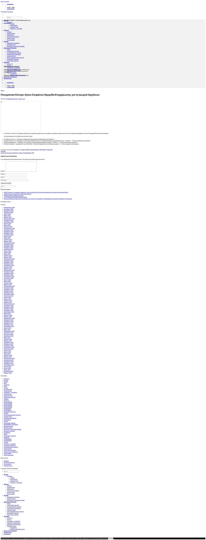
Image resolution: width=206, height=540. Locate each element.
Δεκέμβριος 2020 (9, 273)
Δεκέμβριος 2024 (9, 222)
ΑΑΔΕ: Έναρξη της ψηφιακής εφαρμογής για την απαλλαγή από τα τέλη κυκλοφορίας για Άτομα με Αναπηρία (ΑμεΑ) (36, 192)
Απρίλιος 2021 (8, 267)
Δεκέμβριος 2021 (9, 262)
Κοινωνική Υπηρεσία (10, 77)
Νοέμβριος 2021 (8, 263)
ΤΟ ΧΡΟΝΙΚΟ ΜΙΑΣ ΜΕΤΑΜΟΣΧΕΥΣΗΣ (15, 197)
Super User (22, 99)
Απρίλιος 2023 (8, 239)
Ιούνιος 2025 (7, 214)
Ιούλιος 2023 (7, 236)
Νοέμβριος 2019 (8, 291)
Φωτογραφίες (11, 40)
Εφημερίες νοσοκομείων (14, 524)
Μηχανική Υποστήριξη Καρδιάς (16, 46)
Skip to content (5, 1)
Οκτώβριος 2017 (8, 324)
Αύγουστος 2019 (8, 296)
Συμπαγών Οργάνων (10, 445)
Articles (6, 380)
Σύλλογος (10, 22)
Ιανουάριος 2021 (8, 271)
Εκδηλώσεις (10, 35)
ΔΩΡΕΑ (28, 149)
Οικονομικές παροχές (13, 51)
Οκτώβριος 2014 (8, 345)
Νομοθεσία (13, 73)
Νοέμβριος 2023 (8, 233)
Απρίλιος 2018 (8, 315)
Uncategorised (8, 389)
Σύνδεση (6, 461)
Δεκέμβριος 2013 (9, 361)
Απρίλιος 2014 (8, 355)
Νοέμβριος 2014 (8, 344)
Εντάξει (110, 538)
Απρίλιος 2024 (8, 226)
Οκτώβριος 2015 (8, 336)
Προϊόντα (6, 437)
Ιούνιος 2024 (7, 223)
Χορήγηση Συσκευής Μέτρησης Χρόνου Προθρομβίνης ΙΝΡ (17, 153)
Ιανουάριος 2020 (8, 287)
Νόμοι (9, 49)
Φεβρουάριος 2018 (9, 318)
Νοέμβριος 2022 (8, 247)
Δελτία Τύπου (11, 38)
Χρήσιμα (6, 62)
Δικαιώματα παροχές (10, 397)
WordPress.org (8, 465)
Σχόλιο (3, 171)
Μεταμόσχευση (11, 44)
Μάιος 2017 (7, 329)
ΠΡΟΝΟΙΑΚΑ (8, 439)
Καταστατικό (13, 25)
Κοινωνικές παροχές (13, 61)
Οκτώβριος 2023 (8, 234)
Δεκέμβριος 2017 (9, 321)
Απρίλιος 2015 (8, 339)
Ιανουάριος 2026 (8, 209)
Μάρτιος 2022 (8, 257)
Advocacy (6, 378)
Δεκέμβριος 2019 (9, 289)
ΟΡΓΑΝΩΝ (42, 149)
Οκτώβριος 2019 (8, 292)
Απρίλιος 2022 (8, 255)
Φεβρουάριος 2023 (9, 242)
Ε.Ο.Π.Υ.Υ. (10, 64)
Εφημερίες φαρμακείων (13, 523)
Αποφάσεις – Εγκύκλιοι (10, 392)
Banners (6, 381)
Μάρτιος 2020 (8, 284)
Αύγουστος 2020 (8, 278)
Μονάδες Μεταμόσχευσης (17, 529)
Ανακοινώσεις (11, 33)
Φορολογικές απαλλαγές (14, 54)
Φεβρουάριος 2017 (9, 331)
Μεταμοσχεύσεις (11, 72)
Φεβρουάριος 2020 (9, 286)
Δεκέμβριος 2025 (9, 210)
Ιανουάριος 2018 (8, 320)
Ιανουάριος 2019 (8, 305)
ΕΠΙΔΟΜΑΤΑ (7, 408)
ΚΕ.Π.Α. (6, 421)
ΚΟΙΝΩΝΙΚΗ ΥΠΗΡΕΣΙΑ (11, 424)
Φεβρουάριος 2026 (9, 207)
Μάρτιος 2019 (8, 302)
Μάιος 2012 (7, 369)
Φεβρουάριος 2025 (9, 218)
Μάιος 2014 (7, 353)
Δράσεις (6, 30)
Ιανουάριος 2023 (8, 244)
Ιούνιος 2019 (7, 299)
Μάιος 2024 (7, 225)
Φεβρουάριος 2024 (9, 228)
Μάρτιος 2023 (8, 241)
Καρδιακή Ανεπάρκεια (13, 43)
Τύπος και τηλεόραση (13, 36)
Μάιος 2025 (7, 215)
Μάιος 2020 (7, 281)
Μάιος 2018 (7, 313)
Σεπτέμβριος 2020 (9, 276)
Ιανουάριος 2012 (8, 371)
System (6, 388)
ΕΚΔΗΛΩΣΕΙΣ (34, 149)
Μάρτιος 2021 (8, 268)
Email (3, 177)
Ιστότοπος (3, 180)
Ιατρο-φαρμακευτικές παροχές (15, 57)
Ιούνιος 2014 (7, 352)
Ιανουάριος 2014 (8, 360)
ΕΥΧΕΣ (6, 413)
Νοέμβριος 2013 (8, 363)
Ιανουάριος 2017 (8, 332)
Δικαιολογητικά (11, 56)
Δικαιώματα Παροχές (10, 48)
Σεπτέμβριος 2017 (9, 326)
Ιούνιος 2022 (7, 252)
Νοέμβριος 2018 (8, 308)
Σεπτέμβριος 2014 (9, 347)
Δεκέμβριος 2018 (9, 307)
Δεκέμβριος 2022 (9, 246)
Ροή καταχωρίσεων (9, 462)
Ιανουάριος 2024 (8, 230)
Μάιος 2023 (7, 238)
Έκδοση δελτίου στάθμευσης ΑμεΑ (13, 195)
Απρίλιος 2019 (8, 300)
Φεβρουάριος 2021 (9, 270)
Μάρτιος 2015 (8, 340)
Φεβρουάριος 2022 (9, 259)
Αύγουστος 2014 (8, 349)
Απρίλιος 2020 (8, 283)
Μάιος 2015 (7, 337)
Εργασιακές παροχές (13, 59)
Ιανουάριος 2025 (8, 220)
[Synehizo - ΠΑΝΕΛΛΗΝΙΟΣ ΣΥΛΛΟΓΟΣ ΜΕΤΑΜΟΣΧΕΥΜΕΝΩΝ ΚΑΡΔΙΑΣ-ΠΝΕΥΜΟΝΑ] (7, 11)
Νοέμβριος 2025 (8, 212)
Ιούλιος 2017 (7, 328)
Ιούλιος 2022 (7, 251)
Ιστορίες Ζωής (14, 27)
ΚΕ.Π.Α (9, 519)
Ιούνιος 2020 (7, 279)
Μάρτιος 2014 (8, 357)
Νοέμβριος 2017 (8, 323)
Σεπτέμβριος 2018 (9, 312)
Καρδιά (6, 41)
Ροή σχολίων (7, 464)
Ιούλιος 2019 (7, 297)
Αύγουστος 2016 (8, 334)
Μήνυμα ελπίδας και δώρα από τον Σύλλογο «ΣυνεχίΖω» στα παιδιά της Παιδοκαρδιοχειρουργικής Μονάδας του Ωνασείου (38, 198)
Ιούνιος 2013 (7, 366)
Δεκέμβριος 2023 (9, 231)
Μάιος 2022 (7, 254)
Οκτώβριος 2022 (8, 249)
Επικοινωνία (8, 78)
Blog (5, 383)
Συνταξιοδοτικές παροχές (14, 52)
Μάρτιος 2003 (8, 373)
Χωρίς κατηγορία (8, 455)
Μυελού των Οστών (9, 431)
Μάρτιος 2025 (8, 217)
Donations (7, 384)
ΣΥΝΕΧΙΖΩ (49, 149)
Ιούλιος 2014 (7, 350)
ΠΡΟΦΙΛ (3, 151)
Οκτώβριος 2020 (8, 275)
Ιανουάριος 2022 (8, 260)
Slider (5, 386)
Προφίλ (12, 24)
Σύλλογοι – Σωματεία (16, 28)
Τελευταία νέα (7, 448)
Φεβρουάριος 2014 (9, 358)
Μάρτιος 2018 (8, 316)
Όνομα (3, 174)
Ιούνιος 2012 (7, 368)
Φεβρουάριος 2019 (9, 304)
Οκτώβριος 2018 (8, 310)
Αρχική (6, 474)
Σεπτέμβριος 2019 (9, 294)
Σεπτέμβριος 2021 (9, 265)
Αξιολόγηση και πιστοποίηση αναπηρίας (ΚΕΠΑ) (17, 194)
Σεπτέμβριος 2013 (9, 365)
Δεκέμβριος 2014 (9, 342)
